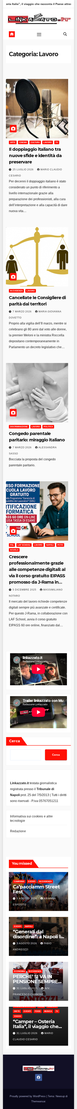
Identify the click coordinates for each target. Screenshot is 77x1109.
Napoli (50, 545)
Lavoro (47, 142)
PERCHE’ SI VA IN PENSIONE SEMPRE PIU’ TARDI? (35, 981)
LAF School (24, 545)
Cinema (23, 142)
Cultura (35, 142)
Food (37, 1011)
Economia (19, 971)
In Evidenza (16, 291)
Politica (48, 427)
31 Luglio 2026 (27, 988)
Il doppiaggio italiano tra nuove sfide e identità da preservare (35, 156)
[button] (65, 34)
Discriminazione (19, 427)
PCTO (60, 545)
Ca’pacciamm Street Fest (36, 889)
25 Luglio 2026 (23, 169)
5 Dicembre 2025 (25, 589)
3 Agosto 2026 (27, 943)
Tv (56, 142)
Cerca (14, 741)
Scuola (14, 550)
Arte (12, 142)
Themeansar (38, 1101)
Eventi (31, 881)
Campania (19, 881)
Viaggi (17, 1016)
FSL (12, 545)
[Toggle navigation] (39, 34)
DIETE (17, 1011)
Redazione (18, 831)
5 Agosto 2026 (27, 898)
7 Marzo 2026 (22, 311)
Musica (48, 1011)
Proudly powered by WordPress (28, 1096)
